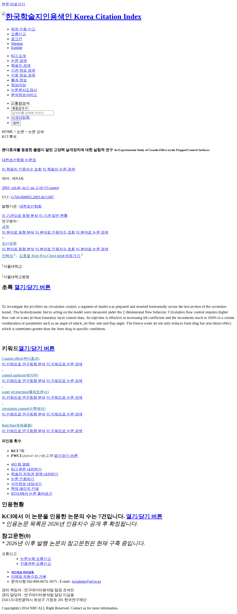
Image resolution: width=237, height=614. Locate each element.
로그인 (16, 39)
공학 (5, 227)
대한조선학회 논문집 (19, 160)
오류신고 (18, 34)
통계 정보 (19, 80)
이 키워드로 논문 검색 (64, 364)
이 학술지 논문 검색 (59, 169)
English (16, 48)
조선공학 (9, 243)
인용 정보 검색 (23, 75)
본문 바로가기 (13, 4)
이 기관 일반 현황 (53, 216)
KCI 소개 (18, 56)
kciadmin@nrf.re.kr (86, 581)
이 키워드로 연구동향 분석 (23, 364)
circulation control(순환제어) (23, 409)
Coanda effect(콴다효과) (20, 358)
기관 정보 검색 (23, 70)
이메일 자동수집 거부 (28, 577)
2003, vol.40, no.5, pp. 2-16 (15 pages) (30, 188)
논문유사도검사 (24, 90)
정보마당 (18, 85)
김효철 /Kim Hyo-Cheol (38, 256)
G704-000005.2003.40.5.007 (32, 197)
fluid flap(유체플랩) (17, 425)
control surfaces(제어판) (20, 375)
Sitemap (17, 43)
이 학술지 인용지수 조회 (22, 169)
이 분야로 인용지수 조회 (55, 232)
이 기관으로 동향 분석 (20, 216)
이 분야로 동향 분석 (18, 232)
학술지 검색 (21, 66)
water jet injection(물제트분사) (25, 392)
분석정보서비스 (24, 95)
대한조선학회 (30, 206)
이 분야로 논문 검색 (92, 232)
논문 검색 (19, 61)
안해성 (8, 256)
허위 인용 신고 (23, 29)
